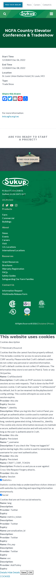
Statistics (6, 480)
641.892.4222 (7, 200)
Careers (6, 240)
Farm (4, 214)
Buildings (6, 221)
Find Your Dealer (13, 4)
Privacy (51, 323)
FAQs (5, 272)
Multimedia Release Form (14, 294)
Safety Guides (9, 275)
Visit (4, 243)
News (5, 233)
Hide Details (13, 572)
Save (23, 572)
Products (7, 209)
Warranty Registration (13, 268)
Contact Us (8, 284)
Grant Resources (10, 261)
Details (3, 572)
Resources (7, 256)
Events (5, 236)
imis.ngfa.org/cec (10, 116)
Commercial (8, 218)
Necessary (12, 347)
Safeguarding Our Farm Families (18, 279)
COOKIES (5, 576)
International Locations (13, 250)
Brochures (7, 265)
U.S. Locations (9, 246)
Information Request (12, 290)
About (5, 227)
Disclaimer (42, 323)
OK (30, 572)
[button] (4, 14)
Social (5, 494)
